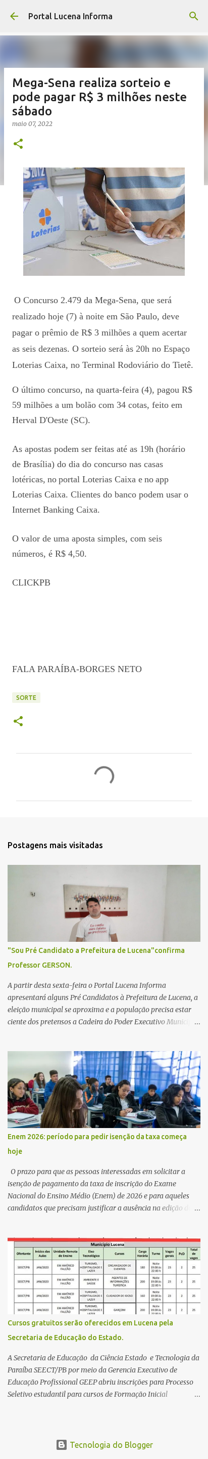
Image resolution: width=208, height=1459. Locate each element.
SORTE (26, 697)
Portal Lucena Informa (70, 16)
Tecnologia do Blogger (110, 1444)
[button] (18, 144)
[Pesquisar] (194, 16)
